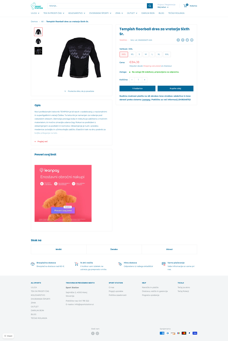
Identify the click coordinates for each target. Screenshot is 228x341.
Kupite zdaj (175, 88)
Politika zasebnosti (117, 295)
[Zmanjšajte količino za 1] (131, 79)
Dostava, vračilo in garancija (155, 291)
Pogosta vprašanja (150, 295)
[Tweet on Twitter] (187, 40)
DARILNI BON (147, 13)
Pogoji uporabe (116, 291)
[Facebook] (93, 333)
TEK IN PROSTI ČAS (52, 13)
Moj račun (162, 7)
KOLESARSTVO (75, 13)
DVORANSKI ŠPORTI (99, 13)
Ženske (114, 249)
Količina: (123, 80)
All (42, 21)
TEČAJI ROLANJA (176, 13)
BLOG (161, 13)
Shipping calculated (152, 66)
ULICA (34, 13)
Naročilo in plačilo (150, 287)
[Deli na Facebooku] (178, 40)
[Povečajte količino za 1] (144, 79)
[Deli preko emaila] (191, 40)
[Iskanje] (150, 5)
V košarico (137, 88)
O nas (111, 287)
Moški (59, 249)
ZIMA (117, 13)
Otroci (169, 249)
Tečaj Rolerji (183, 291)
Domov (34, 21)
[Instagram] (97, 333)
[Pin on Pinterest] (182, 40)
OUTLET (131, 13)
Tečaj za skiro (184, 287)
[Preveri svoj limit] (72, 193)
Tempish (123, 40)
